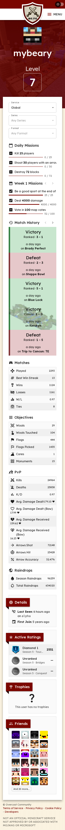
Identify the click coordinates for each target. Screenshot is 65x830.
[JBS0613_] (44, 781)
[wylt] (34, 772)
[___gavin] (16, 781)
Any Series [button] (18, 120)
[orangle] (25, 781)
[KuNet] (25, 763)
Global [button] (15, 107)
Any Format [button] (19, 133)
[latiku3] (34, 763)
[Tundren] (16, 763)
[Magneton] (25, 735)
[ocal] (16, 735)
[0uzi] (44, 735)
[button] (32, 649)
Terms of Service (13, 808)
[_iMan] (34, 753)
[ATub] (16, 753)
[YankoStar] (25, 772)
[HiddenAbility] (34, 735)
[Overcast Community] (32, 14)
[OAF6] (34, 781)
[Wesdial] (44, 772)
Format (15, 128)
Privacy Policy (34, 808)
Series (14, 115)
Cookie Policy (53, 808)
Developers (11, 811)
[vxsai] (16, 744)
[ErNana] (16, 772)
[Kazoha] (25, 744)
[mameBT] (34, 744)
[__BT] (44, 753)
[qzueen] (44, 763)
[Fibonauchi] (44, 744)
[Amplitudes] (25, 753)
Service (15, 102)
